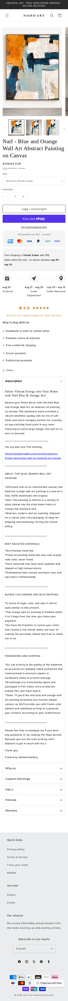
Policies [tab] (10, 800)
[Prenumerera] (51, 949)
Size (5, 174)
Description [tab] (13, 381)
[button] (7, 15)
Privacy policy (15, 849)
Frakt (5, 168)
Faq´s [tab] (9, 789)
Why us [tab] (10, 768)
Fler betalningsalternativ (34, 227)
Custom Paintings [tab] (17, 779)
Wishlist (11, 872)
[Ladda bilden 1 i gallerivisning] (16, 127)
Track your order (17, 865)
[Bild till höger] (64, 128)
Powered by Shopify (43, 995)
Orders (11, 894)
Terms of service (17, 857)
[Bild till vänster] (4, 128)
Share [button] (9, 370)
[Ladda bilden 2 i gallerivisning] (34, 127)
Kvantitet (8, 189)
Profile (11, 902)
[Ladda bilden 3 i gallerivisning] (51, 127)
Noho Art (27, 995)
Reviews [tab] (11, 810)
